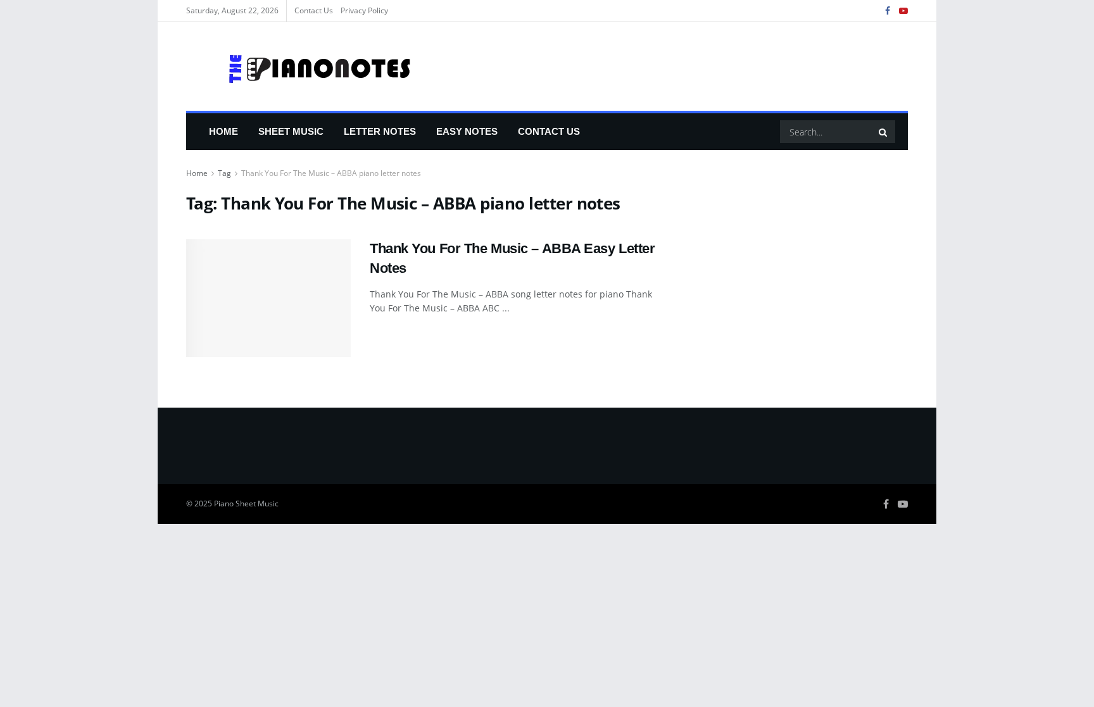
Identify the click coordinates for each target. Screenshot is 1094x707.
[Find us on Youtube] (903, 11)
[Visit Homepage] (299, 66)
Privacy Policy (364, 10)
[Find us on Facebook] (887, 11)
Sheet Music (291, 131)
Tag (224, 173)
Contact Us (313, 10)
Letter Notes (380, 131)
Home (223, 131)
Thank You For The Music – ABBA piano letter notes (331, 173)
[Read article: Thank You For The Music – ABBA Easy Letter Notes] (268, 298)
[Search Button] (883, 131)
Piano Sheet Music (246, 503)
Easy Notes (467, 131)
